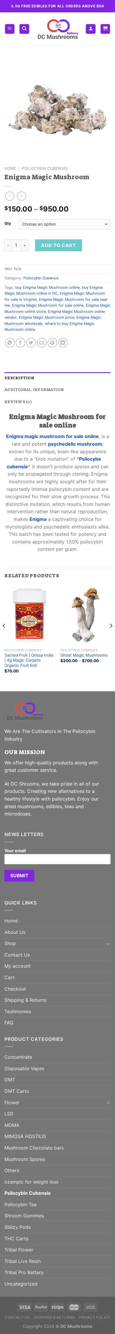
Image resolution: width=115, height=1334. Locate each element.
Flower (11, 1102)
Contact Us (17, 955)
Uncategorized (20, 1284)
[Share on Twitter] (31, 343)
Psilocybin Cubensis (45, 168)
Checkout (15, 989)
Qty (7, 224)
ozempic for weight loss (31, 1182)
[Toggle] (108, 943)
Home (10, 168)
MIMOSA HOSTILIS (25, 1136)
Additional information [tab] (34, 389)
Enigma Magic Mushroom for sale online (47, 305)
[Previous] (4, 638)
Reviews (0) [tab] (18, 401)
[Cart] (105, 29)
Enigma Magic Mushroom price (46, 317)
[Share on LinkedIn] (63, 343)
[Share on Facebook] (20, 343)
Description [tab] (19, 377)
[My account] (91, 29)
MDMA (11, 1125)
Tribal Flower (18, 1250)
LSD (9, 1114)
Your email (15, 850)
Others (11, 1170)
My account (17, 966)
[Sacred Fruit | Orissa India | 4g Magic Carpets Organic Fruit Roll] (29, 615)
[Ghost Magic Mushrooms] (85, 615)
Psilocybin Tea (20, 1204)
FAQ (8, 1023)
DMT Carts (16, 1091)
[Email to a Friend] (42, 343)
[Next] (111, 638)
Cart (9, 977)
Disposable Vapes (24, 1068)
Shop (10, 943)
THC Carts (16, 1238)
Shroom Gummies (24, 1216)
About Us (14, 932)
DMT (9, 1080)
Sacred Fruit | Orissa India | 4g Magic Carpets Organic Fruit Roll (28, 660)
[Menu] (10, 29)
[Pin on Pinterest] (52, 343)
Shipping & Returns (25, 1000)
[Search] (24, 29)
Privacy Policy (94, 1317)
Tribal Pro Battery (24, 1272)
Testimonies (17, 1011)
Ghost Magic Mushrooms (84, 655)
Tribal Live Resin (22, 1261)
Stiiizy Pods (17, 1227)
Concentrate (18, 1057)
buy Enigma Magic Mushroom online (47, 287)
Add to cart (58, 245)
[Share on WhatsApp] (10, 343)
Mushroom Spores (24, 1159)
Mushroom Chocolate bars (34, 1148)
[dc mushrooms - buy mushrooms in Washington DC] (57, 29)
